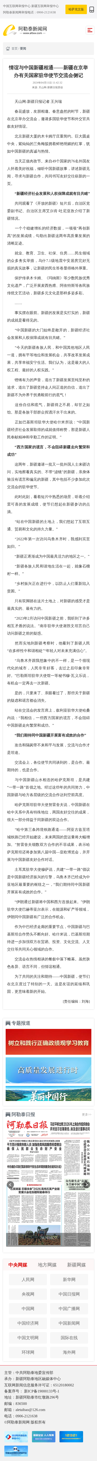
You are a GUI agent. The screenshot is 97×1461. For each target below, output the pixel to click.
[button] (10, 1185)
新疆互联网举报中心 (45, 6)
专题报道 (21, 1023)
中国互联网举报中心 (17, 6)
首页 (15, 48)
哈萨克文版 (76, 9)
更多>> (86, 1114)
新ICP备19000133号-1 (41, 1391)
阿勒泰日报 (23, 1114)
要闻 (23, 48)
